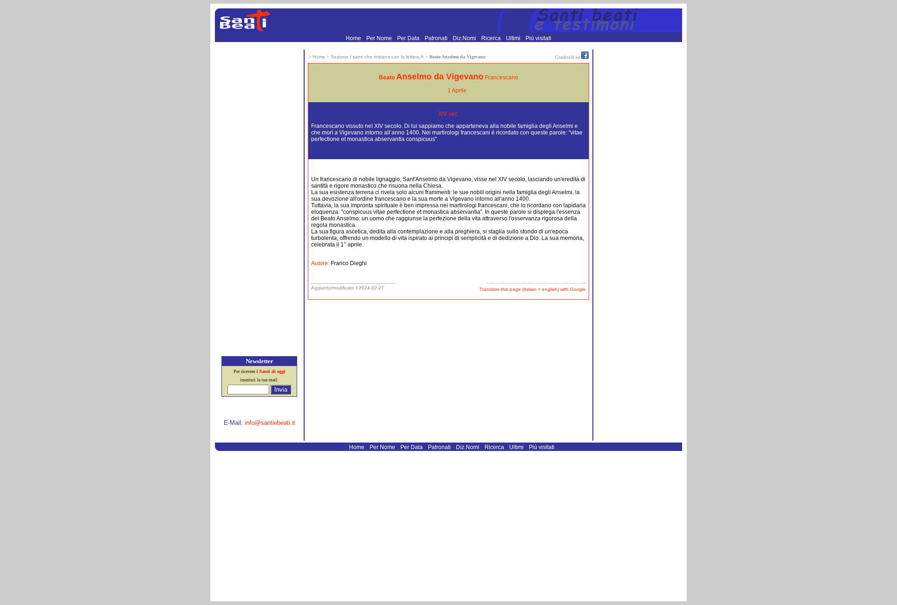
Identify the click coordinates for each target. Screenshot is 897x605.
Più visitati (538, 38)
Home (354, 38)
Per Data (409, 38)
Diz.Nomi (465, 38)
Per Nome (379, 38)
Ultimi (514, 38)
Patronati (437, 38)
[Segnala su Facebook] (585, 57)
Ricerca (491, 38)
